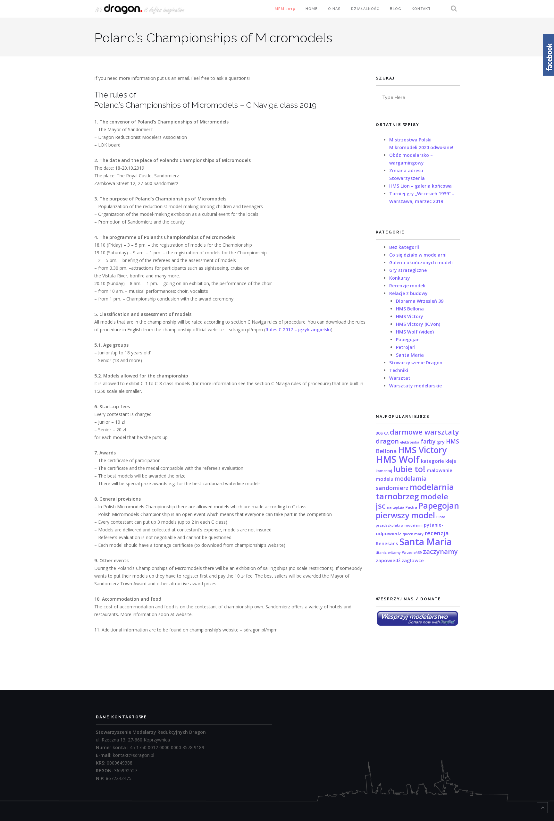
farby (428, 441)
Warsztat (399, 378)
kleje (450, 461)
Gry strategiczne (408, 270)
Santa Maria (410, 355)
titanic (381, 552)
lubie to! (409, 468)
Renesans (387, 543)
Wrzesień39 (412, 552)
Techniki (398, 370)
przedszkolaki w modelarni (399, 525)
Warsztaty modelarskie (415, 386)
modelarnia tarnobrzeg (415, 491)
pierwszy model (405, 515)
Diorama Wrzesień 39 (419, 301)
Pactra (411, 507)
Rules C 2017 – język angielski (298, 329)
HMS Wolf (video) (415, 332)
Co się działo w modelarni (418, 255)
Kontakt (421, 9)
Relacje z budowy (408, 293)
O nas (334, 9)
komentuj (384, 471)
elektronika (409, 442)
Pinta (440, 517)
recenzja (437, 533)
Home (312, 9)
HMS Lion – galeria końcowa (420, 186)
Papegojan (408, 339)
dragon (387, 440)
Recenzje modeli (407, 286)
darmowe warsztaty (424, 431)
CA (386, 433)
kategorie (432, 461)
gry (441, 441)
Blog (395, 9)
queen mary (413, 534)
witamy (394, 552)
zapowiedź (388, 560)
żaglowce (413, 560)
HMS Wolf (398, 459)
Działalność (365, 9)
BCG (379, 433)
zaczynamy (440, 551)
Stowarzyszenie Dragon (415, 363)
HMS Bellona (410, 309)
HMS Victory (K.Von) (418, 324)
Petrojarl (406, 347)
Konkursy (399, 278)
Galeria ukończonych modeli (421, 262)
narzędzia (395, 507)
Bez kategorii (404, 247)
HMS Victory (409, 316)
